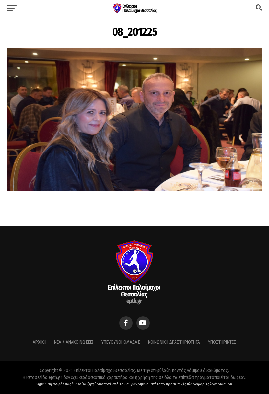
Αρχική (39, 342)
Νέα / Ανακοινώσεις (73, 342)
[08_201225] (134, 189)
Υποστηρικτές (222, 342)
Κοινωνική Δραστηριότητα (174, 342)
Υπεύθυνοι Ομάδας (120, 342)
